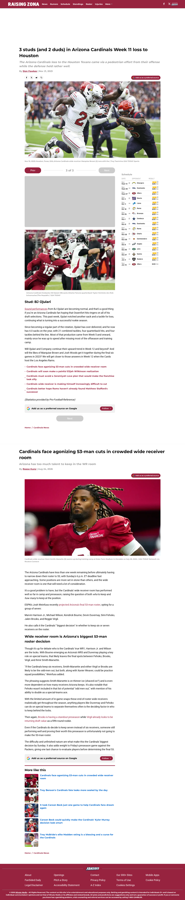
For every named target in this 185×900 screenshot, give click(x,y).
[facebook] (164, 4)
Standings (78, 4)
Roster (89, 4)
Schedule (65, 4)
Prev (32, 170)
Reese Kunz (29, 469)
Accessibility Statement (67, 885)
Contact (95, 875)
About (28, 875)
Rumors (54, 4)
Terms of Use (123, 880)
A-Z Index (96, 885)
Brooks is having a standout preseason (59, 717)
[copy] (41, 77)
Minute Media (21, 892)
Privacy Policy (98, 880)
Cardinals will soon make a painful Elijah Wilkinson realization (63, 371)
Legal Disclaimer (34, 885)
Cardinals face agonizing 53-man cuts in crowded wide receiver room (67, 366)
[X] (169, 4)
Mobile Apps (152, 875)
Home (28, 427)
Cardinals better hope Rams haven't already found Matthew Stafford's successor (67, 390)
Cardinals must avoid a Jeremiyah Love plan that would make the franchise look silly (70, 378)
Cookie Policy (153, 880)
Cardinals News (41, 427)
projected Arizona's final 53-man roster (79, 604)
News (44, 4)
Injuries (99, 4)
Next (106, 170)
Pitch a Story (61, 880)
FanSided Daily (33, 880)
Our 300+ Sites (124, 875)
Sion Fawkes (30, 71)
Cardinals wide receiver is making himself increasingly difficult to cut (67, 384)
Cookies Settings (125, 885)
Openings (59, 875)
